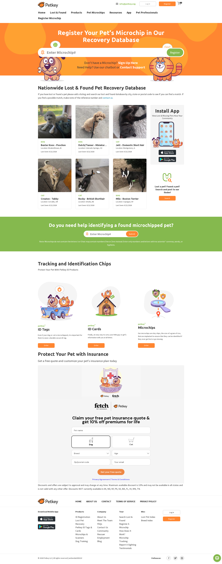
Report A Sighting (127, 544)
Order (46, 345)
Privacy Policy (148, 501)
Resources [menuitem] (115, 12)
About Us (91, 501)
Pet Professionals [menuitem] (147, 12)
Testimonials (125, 548)
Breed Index (147, 520)
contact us (108, 97)
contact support (132, 67)
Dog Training (81, 541)
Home (78, 501)
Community (102, 530)
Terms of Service (125, 501)
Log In (147, 4)
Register (167, 4)
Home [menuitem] (41, 12)
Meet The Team (105, 520)
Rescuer (101, 534)
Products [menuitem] (76, 12)
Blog (99, 541)
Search (167, 198)
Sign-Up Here (128, 63)
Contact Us (102, 527)
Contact (106, 501)
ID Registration (82, 516)
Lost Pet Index (148, 516)
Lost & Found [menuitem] (58, 12)
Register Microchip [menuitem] (49, 18)
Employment (103, 537)
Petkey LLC (48, 558)
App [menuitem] (129, 12)
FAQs (99, 523)
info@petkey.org (127, 4)
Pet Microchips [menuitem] (96, 12)
